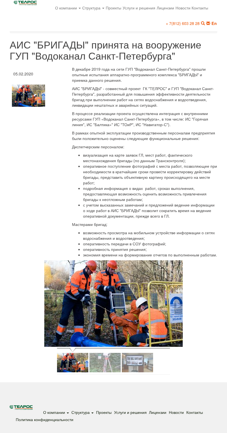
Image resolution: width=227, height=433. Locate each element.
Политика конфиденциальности (44, 419)
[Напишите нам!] (208, 23)
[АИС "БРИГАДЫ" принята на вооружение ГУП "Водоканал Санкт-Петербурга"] (28, 96)
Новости (183, 8)
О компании (66, 8)
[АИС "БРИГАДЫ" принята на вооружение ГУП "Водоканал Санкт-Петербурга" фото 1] (113, 303)
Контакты (200, 8)
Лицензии (165, 8)
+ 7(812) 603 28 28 (183, 23)
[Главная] (27, 4)
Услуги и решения (139, 8)
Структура (92, 8)
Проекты (113, 8)
